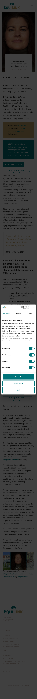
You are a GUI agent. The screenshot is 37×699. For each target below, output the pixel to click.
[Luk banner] (34, 307)
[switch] (32, 354)
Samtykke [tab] (6, 313)
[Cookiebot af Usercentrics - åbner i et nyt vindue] (21, 307)
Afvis (18, 390)
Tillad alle (18, 377)
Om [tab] (30, 313)
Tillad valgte (18, 383)
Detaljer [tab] (18, 313)
